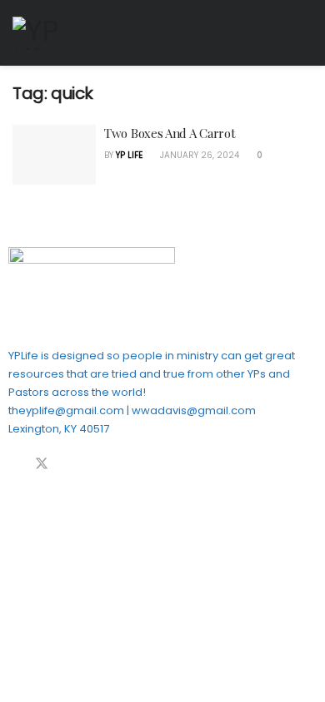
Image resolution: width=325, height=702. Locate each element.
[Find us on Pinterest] (70, 464)
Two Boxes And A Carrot (169, 133)
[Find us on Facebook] (13, 464)
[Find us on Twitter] (41, 464)
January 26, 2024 (198, 155)
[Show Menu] (305, 33)
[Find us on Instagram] (97, 464)
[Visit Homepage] (45, 33)
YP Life (129, 155)
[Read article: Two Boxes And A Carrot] (54, 155)
